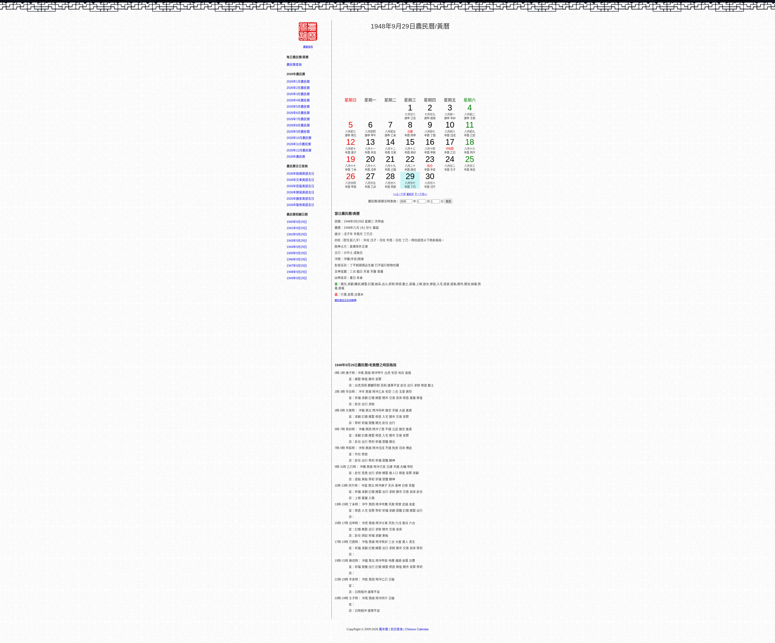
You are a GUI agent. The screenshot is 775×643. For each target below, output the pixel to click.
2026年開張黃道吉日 (300, 192)
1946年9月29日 (297, 259)
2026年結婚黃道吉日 (300, 173)
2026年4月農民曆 (298, 100)
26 (350, 176)
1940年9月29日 (297, 221)
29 (410, 176)
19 (350, 159)
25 (469, 159)
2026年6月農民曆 (298, 112)
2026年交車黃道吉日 (300, 179)
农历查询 (397, 629)
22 (410, 159)
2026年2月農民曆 (298, 87)
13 (370, 141)
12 (350, 141)
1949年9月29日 (297, 278)
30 (429, 176)
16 (429, 141)
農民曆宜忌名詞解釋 (345, 300)
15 (410, 141)
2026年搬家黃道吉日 (300, 198)
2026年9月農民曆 (298, 131)
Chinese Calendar (417, 629)
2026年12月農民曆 (299, 150)
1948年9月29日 (297, 272)
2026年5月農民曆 (298, 106)
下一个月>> (421, 194)
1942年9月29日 (297, 234)
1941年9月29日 (297, 228)
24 (449, 159)
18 (469, 141)
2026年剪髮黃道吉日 (300, 186)
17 (449, 141)
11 (469, 124)
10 (449, 124)
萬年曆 (383, 629)
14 (390, 141)
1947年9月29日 (297, 265)
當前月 (410, 194)
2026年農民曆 (296, 156)
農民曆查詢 (294, 64)
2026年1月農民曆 (298, 81)
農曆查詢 (308, 46)
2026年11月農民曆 (299, 144)
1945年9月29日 (297, 253)
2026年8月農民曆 (298, 125)
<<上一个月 (399, 194)
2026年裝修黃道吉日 (300, 205)
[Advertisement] (303, 473)
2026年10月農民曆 (299, 138)
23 (429, 159)
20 (370, 159)
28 (390, 176)
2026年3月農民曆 (298, 94)
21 (390, 159)
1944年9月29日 (297, 247)
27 (370, 176)
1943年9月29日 (297, 240)
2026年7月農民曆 (298, 119)
